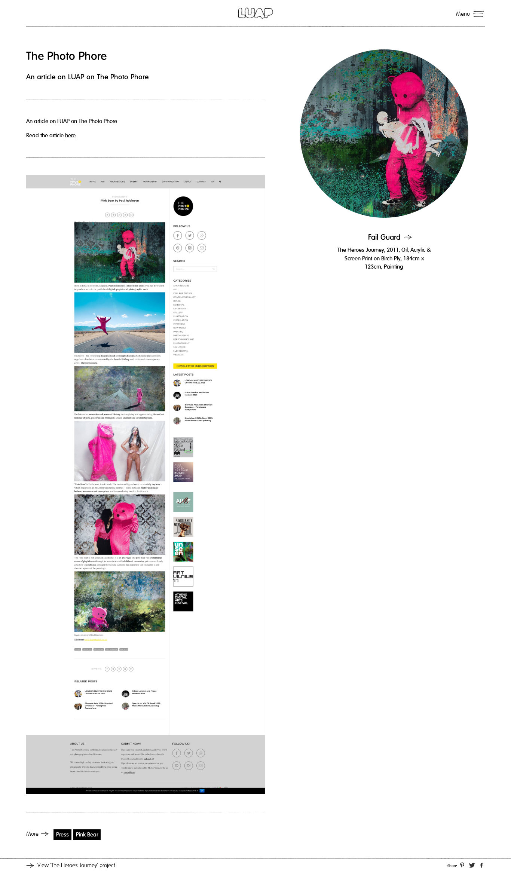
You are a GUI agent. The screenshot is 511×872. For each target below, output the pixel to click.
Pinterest (462, 864)
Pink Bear (87, 834)
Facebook (481, 864)
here (70, 135)
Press (62, 834)
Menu (463, 14)
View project (76, 865)
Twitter (472, 864)
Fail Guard (384, 237)
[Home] (255, 13)
